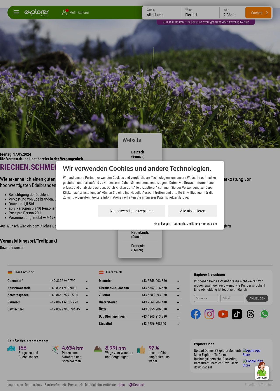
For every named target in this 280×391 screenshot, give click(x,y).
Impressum (210, 223)
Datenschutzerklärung (186, 223)
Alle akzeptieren (192, 211)
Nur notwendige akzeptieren (132, 211)
